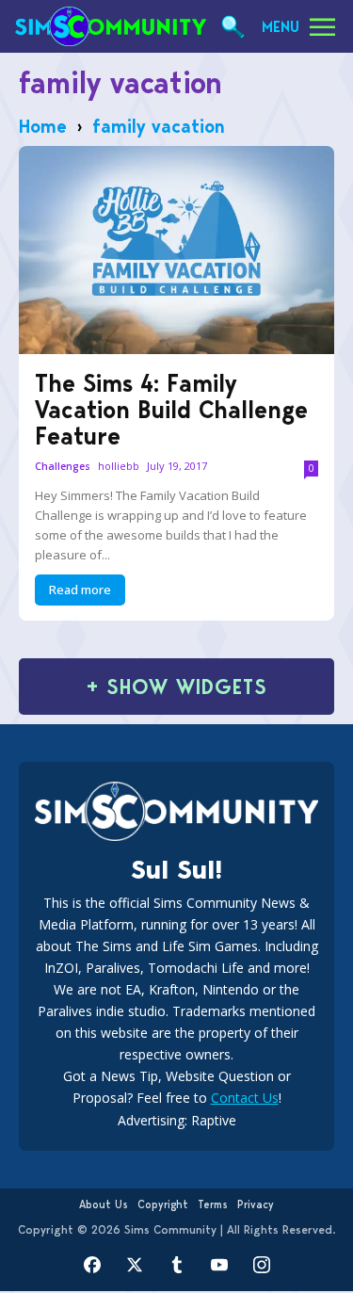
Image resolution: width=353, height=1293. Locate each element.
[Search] (233, 26)
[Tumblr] (176, 1265)
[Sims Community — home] (110, 26)
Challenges (62, 466)
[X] (134, 1265)
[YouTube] (218, 1265)
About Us (103, 1204)
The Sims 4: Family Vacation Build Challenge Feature (171, 409)
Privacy (255, 1204)
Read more (80, 589)
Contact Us (245, 1098)
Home (43, 126)
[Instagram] (261, 1265)
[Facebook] (91, 1265)
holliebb (118, 466)
